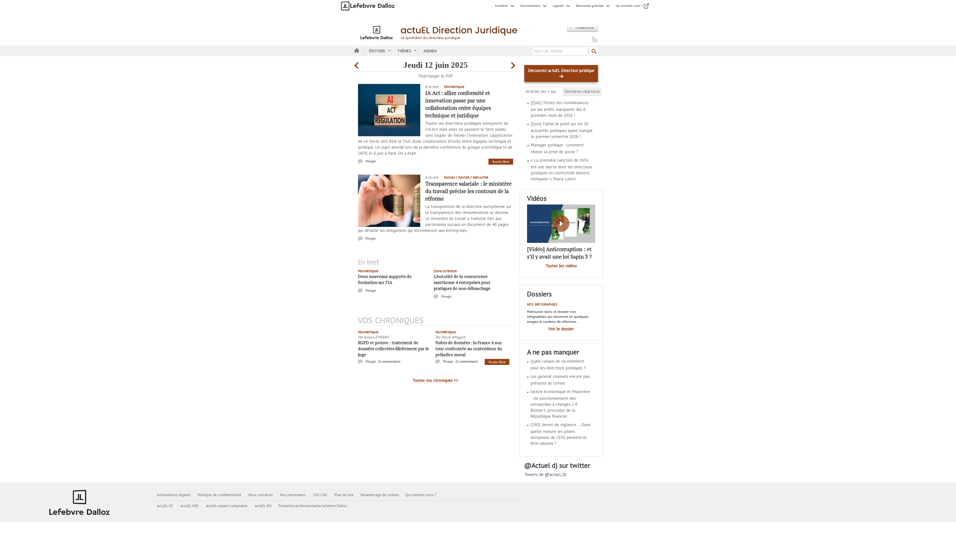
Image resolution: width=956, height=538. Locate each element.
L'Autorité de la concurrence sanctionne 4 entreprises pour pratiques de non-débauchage (462, 282)
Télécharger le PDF (435, 76)
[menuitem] (505, 6)
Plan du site (344, 494)
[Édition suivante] (514, 64)
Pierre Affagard (453, 337)
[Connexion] (582, 28)
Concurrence (445, 271)
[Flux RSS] (594, 40)
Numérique (454, 86)
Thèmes (404, 51)
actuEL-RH (263, 505)
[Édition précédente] (357, 64)
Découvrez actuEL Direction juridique (561, 70)
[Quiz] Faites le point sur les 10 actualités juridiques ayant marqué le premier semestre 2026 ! (562, 130)
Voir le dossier (561, 329)
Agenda (430, 51)
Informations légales (174, 494)
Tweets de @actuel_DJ (545, 474)
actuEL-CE (165, 505)
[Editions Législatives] (79, 502)
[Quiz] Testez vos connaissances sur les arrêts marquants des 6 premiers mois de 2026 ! (560, 109)
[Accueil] (442, 32)
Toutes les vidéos (561, 266)
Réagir (370, 161)
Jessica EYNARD (376, 337)
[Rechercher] (594, 51)
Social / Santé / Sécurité (466, 177)
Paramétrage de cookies (380, 494)
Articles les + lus (544, 91)
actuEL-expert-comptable (226, 505)
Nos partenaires (293, 494)
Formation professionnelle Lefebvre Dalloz (313, 505)
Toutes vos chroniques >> (435, 380)
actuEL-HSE (189, 505)
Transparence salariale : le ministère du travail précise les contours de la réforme (468, 191)
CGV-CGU (320, 494)
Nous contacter (260, 494)
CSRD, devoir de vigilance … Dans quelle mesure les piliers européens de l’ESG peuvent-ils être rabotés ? (560, 434)
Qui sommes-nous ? (420, 494)
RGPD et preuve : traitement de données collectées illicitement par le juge (393, 348)
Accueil (356, 51)
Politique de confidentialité (219, 494)
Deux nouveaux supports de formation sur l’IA (385, 279)
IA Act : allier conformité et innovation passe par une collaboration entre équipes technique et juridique (458, 104)
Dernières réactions (582, 91)
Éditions (377, 51)
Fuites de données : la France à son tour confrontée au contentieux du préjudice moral (468, 348)
